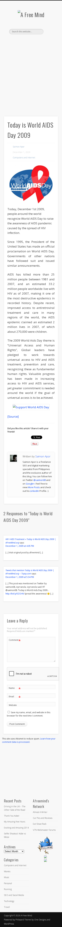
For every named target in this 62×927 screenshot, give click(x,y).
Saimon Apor (18, 146)
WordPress (9, 923)
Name (15, 688)
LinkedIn (34, 40)
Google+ (30, 483)
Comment (15, 640)
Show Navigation (49, 31)
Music (6, 877)
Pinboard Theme (23, 919)
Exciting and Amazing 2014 (16, 827)
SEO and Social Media (14, 895)
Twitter (27, 40)
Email (15, 697)
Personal (8, 883)
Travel (7, 907)
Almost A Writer (40, 812)
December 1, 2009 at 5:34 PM (20, 577)
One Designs (40, 919)
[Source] (13, 416)
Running (8, 889)
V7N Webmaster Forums (44, 829)
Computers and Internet (24, 157)
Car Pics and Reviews (42, 818)
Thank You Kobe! (11, 815)
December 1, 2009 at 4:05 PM (20, 545)
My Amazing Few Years (14, 821)
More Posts (34, 487)
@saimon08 (39, 480)
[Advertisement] (31, 81)
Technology (9, 901)
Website (13, 705)
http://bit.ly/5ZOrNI (15, 593)
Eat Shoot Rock (39, 823)
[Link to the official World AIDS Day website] (31, 407)
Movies (7, 871)
